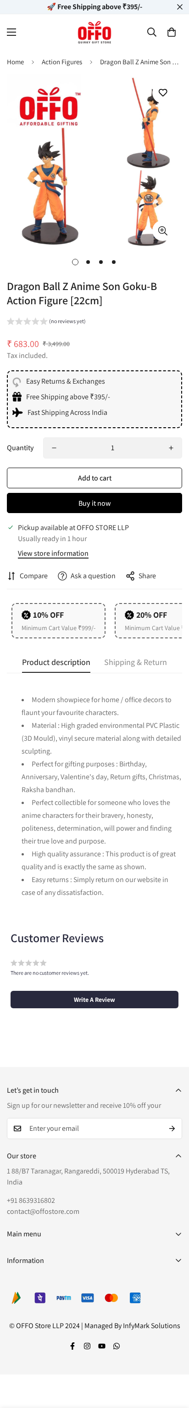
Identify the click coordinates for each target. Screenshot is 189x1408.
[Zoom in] (162, 230)
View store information (53, 553)
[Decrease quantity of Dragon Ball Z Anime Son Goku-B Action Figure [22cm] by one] (54, 448)
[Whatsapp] (116, 1346)
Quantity (20, 448)
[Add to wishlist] (162, 93)
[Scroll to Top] (172, 1359)
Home (15, 61)
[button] (171, 32)
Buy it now (94, 503)
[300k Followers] (72, 1346)
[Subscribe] (172, 1128)
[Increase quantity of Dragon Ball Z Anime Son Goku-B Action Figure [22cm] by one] (171, 448)
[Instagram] (87, 1346)
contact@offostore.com (43, 1211)
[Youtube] (102, 1346)
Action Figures (62, 61)
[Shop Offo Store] (94, 32)
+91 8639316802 (31, 1200)
